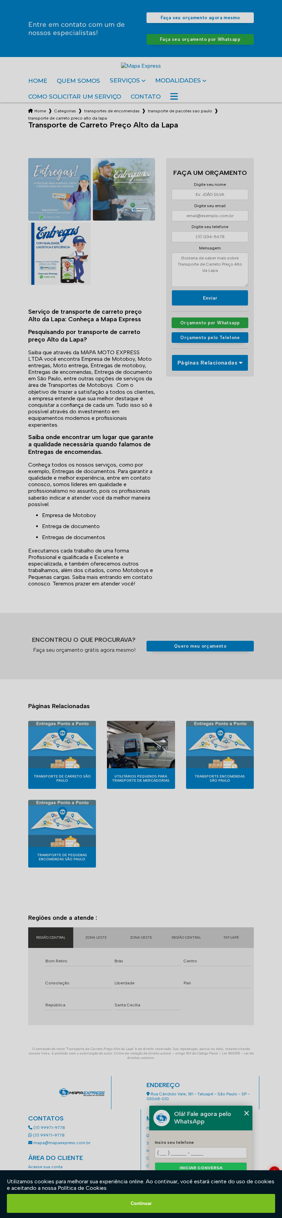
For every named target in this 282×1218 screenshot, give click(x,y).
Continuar (141, 1203)
